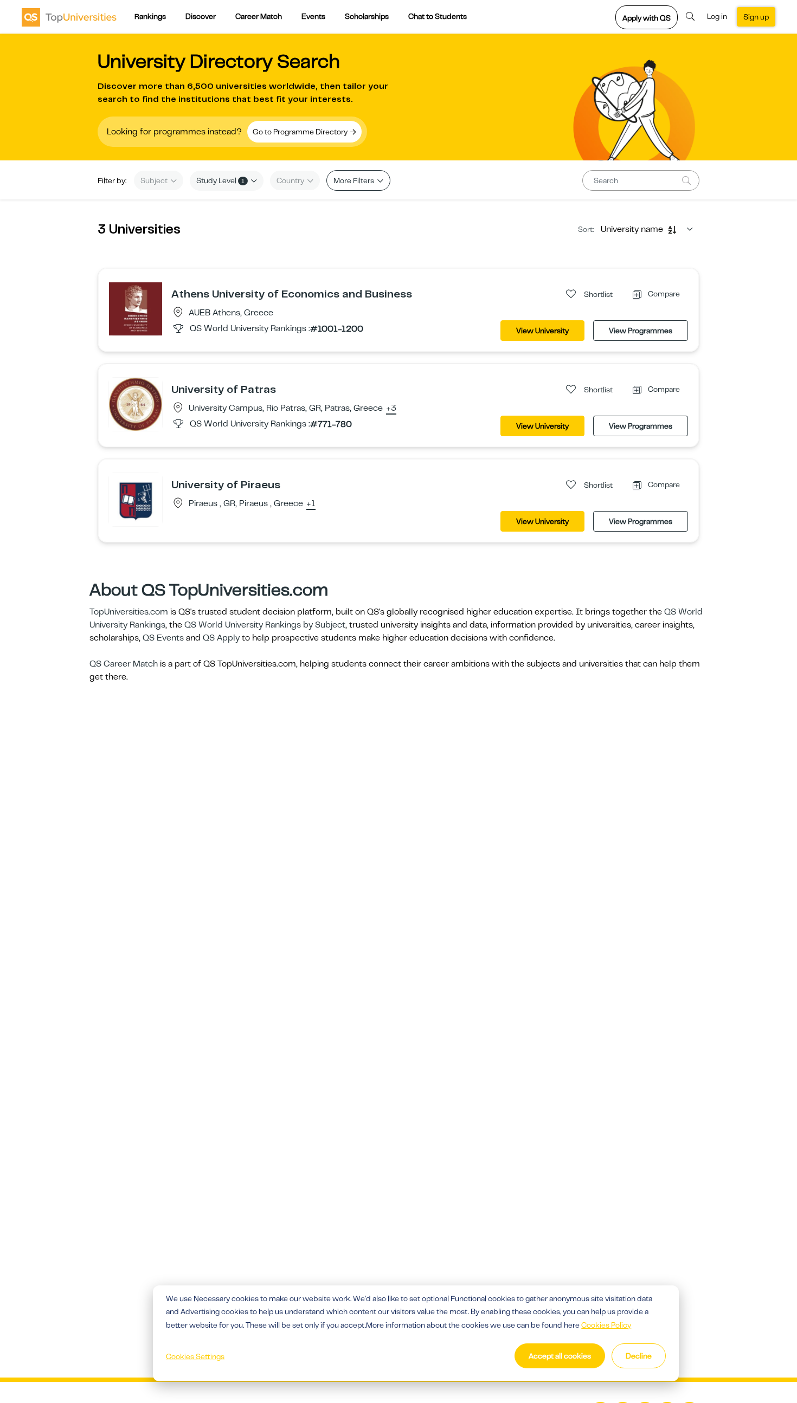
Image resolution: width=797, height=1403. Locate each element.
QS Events (163, 637)
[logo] (69, 16)
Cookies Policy (606, 1325)
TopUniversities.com (128, 611)
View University (542, 330)
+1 (311, 504)
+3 (391, 409)
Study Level (220, 180)
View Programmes (640, 330)
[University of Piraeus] (135, 499)
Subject (154, 180)
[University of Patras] (135, 403)
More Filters (354, 180)
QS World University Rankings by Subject (264, 624)
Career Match (258, 16)
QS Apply (221, 637)
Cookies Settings (195, 1356)
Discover (200, 16)
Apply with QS (646, 18)
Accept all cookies (560, 1356)
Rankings (150, 16)
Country (291, 180)
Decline (639, 1356)
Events (313, 16)
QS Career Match (123, 663)
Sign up (756, 17)
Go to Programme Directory (301, 132)
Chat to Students (437, 16)
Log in (717, 16)
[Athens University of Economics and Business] (135, 308)
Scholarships (367, 16)
